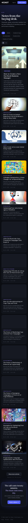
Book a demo (22, 2)
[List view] (6, 43)
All (3, 33)
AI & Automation (6, 36)
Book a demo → (14, 502)
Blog (3, 519)
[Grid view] (3, 43)
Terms (11, 519)
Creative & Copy (17, 33)
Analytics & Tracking (7, 39)
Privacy (7, 519)
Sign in (14, 2)
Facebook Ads (16, 36)
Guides (8, 33)
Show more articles (14, 474)
